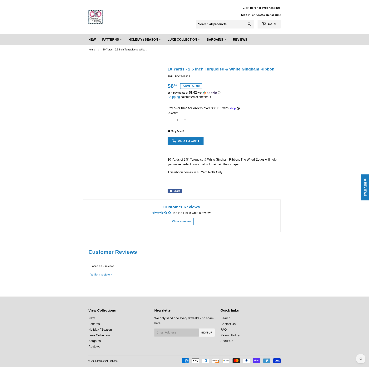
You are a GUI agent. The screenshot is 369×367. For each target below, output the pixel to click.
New (92, 39)
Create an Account (268, 14)
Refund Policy (230, 335)
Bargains (215, 39)
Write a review (100, 274)
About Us (226, 341)
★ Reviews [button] (365, 187)
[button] (224, 93)
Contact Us (228, 324)
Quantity (173, 112)
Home (91, 49)
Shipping (174, 97)
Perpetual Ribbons (107, 360)
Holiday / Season (144, 39)
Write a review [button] (181, 221)
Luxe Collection (183, 39)
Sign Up (206, 332)
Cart (272, 24)
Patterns (111, 39)
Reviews (240, 39)
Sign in (245, 14)
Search (225, 318)
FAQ (223, 329)
